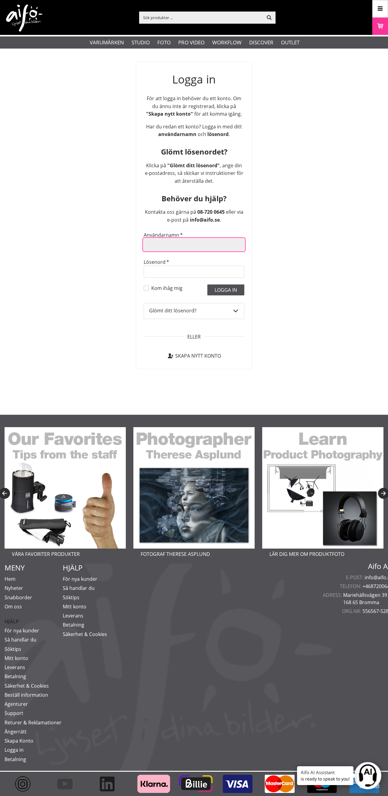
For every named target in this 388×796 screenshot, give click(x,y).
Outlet (290, 42)
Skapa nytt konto (198, 355)
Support (14, 713)
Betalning (15, 676)
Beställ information (26, 695)
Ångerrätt (16, 731)
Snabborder (18, 597)
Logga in (14, 750)
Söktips (13, 649)
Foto (164, 42)
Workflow (227, 42)
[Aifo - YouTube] (68, 784)
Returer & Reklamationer (33, 722)
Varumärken (107, 42)
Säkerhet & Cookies (27, 685)
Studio (141, 42)
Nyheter (14, 588)
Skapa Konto (19, 740)
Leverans (15, 667)
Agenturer (16, 704)
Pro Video (191, 42)
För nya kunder (22, 630)
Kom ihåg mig (166, 288)
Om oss (13, 606)
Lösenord (156, 262)
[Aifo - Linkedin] (110, 784)
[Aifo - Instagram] (26, 784)
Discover (261, 42)
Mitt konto (16, 658)
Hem (10, 579)
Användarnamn (163, 235)
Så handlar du (20, 639)
